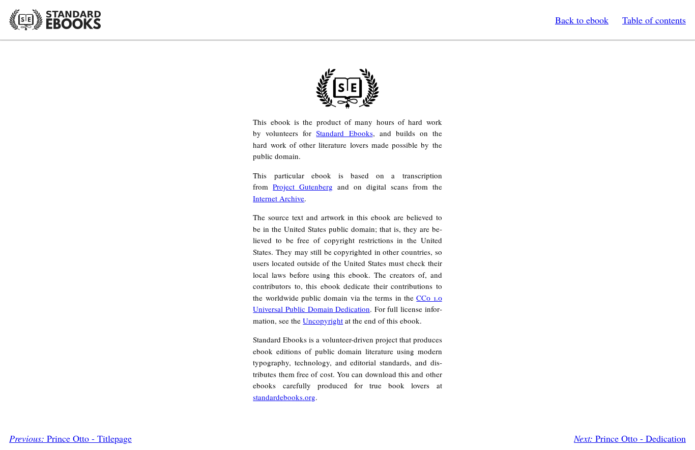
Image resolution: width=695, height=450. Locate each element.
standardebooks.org (284, 397)
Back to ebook (582, 20)
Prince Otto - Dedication (630, 438)
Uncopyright (323, 320)
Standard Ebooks (55, 20)
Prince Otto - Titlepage (70, 438)
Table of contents (654, 20)
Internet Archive (278, 198)
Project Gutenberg (303, 186)
